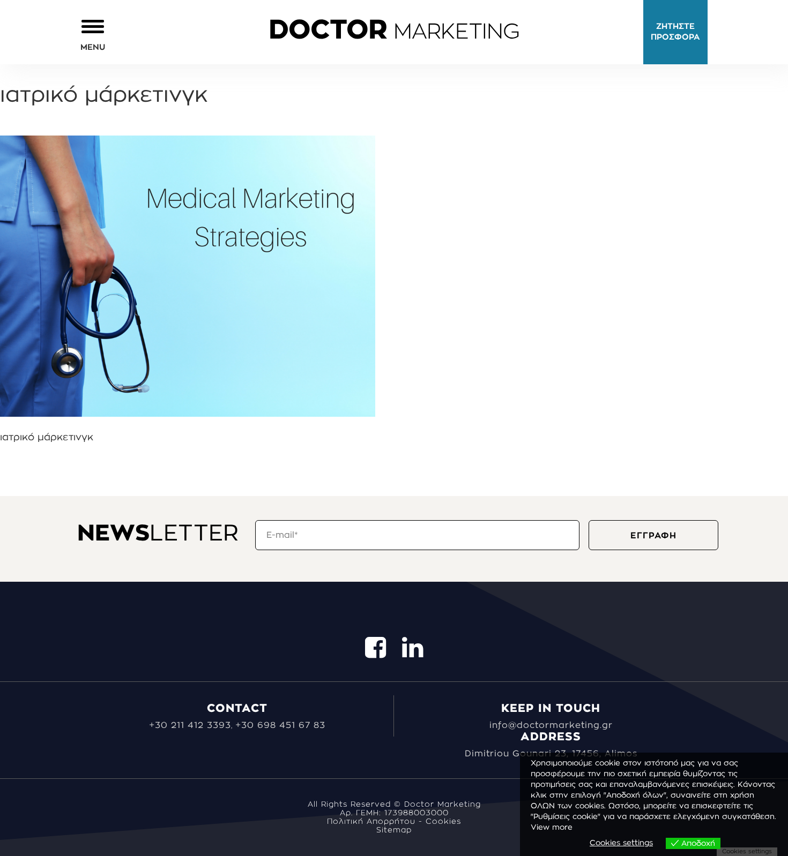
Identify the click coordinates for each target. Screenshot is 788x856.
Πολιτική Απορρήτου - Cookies (394, 821)
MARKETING (394, 32)
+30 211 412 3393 (190, 725)
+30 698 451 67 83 (280, 725)
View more (552, 827)
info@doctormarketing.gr (551, 725)
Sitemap (394, 830)
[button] (92, 34)
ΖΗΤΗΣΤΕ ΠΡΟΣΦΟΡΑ (675, 31)
